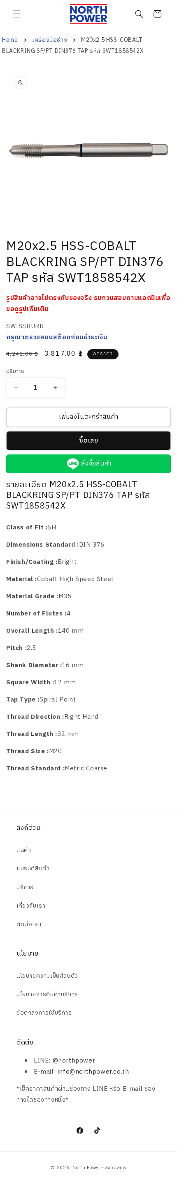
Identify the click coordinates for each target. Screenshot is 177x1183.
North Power (86, 1168)
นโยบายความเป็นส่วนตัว (47, 976)
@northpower (74, 1061)
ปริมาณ (15, 372)
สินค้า (23, 850)
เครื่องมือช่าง (50, 40)
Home (10, 40)
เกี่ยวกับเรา (30, 906)
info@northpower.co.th (93, 1072)
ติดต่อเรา (28, 924)
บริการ (25, 887)
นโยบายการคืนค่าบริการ (47, 994)
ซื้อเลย (88, 441)
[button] (16, 14)
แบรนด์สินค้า (32, 868)
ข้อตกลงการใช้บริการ (44, 1012)
